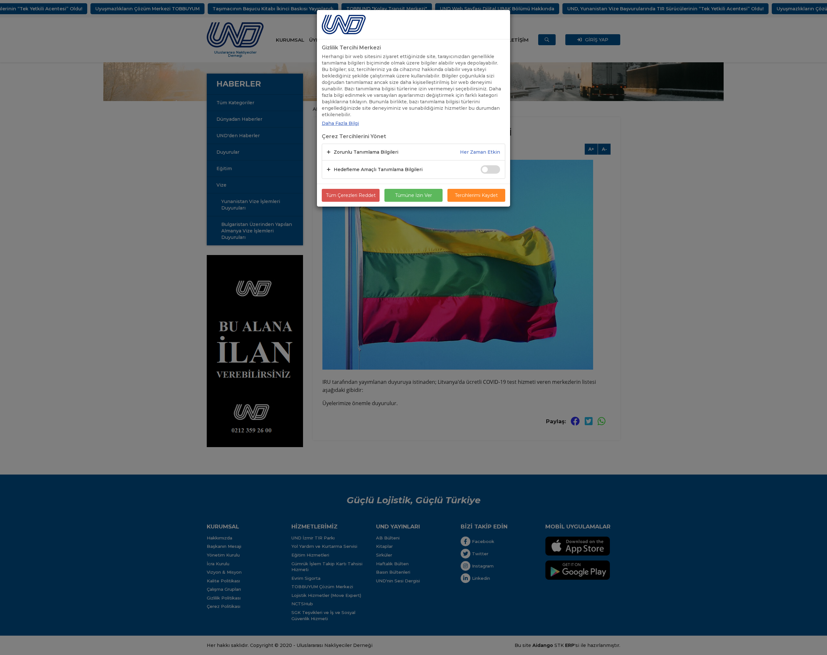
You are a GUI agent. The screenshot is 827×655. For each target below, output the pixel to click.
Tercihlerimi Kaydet (476, 195)
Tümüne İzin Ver (413, 195)
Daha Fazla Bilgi (340, 123)
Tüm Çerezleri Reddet (351, 195)
